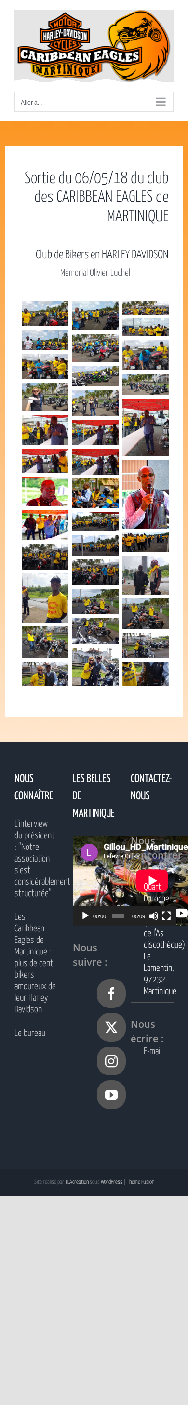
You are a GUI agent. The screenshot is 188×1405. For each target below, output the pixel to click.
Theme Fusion (140, 1182)
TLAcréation (77, 1182)
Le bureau (29, 1033)
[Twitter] (111, 1027)
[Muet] (154, 916)
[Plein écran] (166, 916)
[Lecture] (85, 916)
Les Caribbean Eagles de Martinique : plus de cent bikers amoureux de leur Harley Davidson (35, 963)
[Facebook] (111, 993)
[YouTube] (111, 1094)
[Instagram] (111, 1061)
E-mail (152, 1051)
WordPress (111, 1182)
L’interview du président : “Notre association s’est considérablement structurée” (35, 859)
